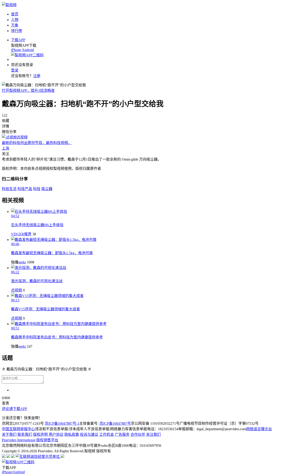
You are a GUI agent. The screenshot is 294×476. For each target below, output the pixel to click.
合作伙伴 (137, 434)
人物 (14, 20)
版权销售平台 (47, 440)
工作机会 (106, 434)
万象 (14, 25)
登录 (14, 70)
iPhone (16, 50)
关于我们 (9, 434)
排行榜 (16, 31)
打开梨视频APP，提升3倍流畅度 (28, 90)
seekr (22, 262)
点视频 (16, 290)
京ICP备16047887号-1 (62, 423)
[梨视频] (9, 5)
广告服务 (122, 434)
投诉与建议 (89, 434)
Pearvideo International (18, 440)
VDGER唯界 (21, 234)
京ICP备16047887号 (115, 423)
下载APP (18, 40)
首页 (14, 14)
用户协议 (56, 434)
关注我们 (153, 434)
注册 (36, 76)
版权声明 (40, 434)
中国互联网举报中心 (18, 429)
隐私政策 (71, 434)
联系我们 (24, 434)
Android (28, 50)
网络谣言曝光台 (259, 429)
